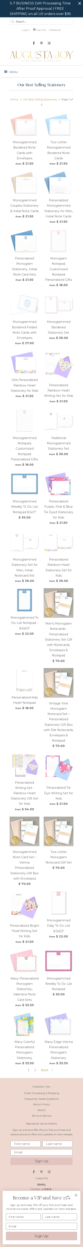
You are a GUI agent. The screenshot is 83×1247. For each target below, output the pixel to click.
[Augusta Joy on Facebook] (34, 43)
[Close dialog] (76, 1195)
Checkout (55, 29)
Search (41, 1110)
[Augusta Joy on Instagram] (49, 43)
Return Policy (41, 1104)
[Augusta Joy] (41, 56)
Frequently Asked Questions (41, 1098)
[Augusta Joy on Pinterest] (41, 43)
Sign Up (41, 1161)
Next (45, 1070)
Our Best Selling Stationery (41, 84)
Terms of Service (41, 1115)
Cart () (41, 29)
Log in (26, 29)
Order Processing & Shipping (41, 1093)
